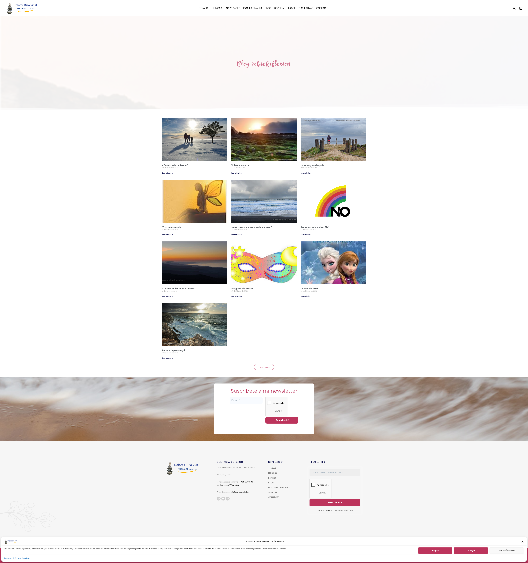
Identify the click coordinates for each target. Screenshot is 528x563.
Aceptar (435, 550)
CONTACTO (322, 8)
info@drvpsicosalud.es (240, 492)
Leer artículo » (167, 173)
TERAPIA (203, 8)
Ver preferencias (507, 550)
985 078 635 (246, 481)
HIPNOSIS (217, 8)
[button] (522, 541)
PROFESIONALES (252, 8)
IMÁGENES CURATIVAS (300, 8)
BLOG (268, 8)
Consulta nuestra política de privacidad (335, 510)
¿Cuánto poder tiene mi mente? (179, 288)
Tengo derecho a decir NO (315, 227)
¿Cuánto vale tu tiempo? (175, 165)
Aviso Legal (26, 558)
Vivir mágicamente (171, 227)
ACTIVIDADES (233, 8)
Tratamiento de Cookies (12, 558)
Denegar (471, 550)
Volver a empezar (240, 165)
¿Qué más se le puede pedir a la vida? (251, 227)
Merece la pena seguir (174, 350)
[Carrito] (520, 8)
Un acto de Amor (309, 288)
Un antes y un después (312, 165)
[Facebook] (219, 499)
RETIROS (272, 478)
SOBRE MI (279, 8)
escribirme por (228, 485)
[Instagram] (228, 499)
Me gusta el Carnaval (242, 288)
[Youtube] (223, 499)
